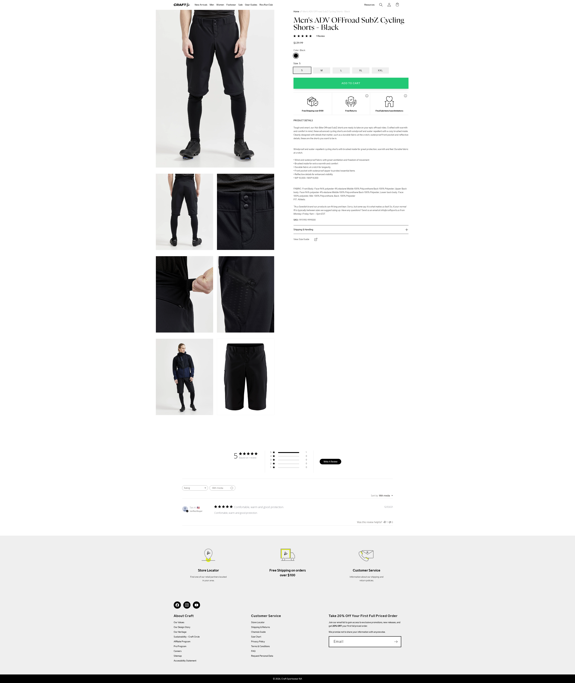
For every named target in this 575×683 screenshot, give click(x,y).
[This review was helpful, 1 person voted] (385, 522)
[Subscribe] (396, 641)
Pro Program (180, 646)
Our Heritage (180, 631)
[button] (201, 4)
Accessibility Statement (185, 660)
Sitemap (178, 655)
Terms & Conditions (260, 646)
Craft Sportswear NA (291, 678)
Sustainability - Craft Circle (187, 636)
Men (212, 4)
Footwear (231, 4)
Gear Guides (251, 4)
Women (220, 4)
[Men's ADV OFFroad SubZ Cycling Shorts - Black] (295, 55)
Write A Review (330, 461)
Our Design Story (182, 627)
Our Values (179, 622)
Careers (177, 651)
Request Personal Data (262, 655)
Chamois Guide (258, 631)
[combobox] (195, 488)
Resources (369, 4)
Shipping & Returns (260, 627)
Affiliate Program (182, 641)
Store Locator (258, 622)
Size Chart (256, 636)
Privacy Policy (258, 641)
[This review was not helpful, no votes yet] (390, 522)
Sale (240, 4)
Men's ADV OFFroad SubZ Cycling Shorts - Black (326, 11)
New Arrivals (201, 4)
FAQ (253, 651)
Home (296, 11)
